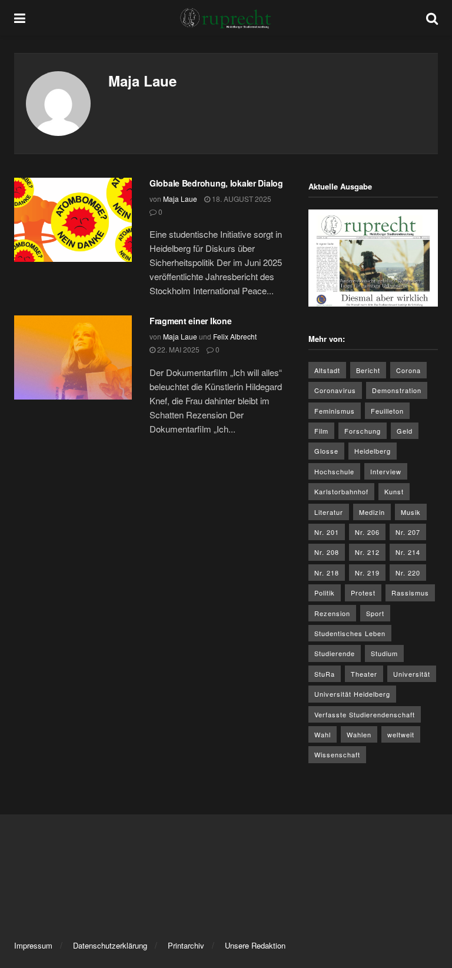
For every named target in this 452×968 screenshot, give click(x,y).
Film (321, 430)
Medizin (372, 512)
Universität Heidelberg (352, 693)
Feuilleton (387, 410)
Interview (385, 471)
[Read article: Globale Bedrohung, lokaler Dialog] (73, 220)
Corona (408, 370)
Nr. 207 (408, 532)
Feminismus (334, 410)
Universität (411, 673)
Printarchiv (186, 945)
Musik (411, 512)
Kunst (394, 491)
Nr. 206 (367, 532)
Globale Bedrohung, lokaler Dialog (216, 183)
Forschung (362, 430)
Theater (364, 673)
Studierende (334, 653)
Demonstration (396, 390)
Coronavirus (335, 390)
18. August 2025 (240, 199)
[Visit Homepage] (226, 17)
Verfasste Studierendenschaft (364, 714)
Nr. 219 (367, 572)
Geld (405, 430)
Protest (363, 592)
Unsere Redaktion (255, 945)
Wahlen (359, 734)
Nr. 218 (326, 572)
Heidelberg (372, 450)
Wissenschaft (337, 754)
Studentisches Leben (349, 633)
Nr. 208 (326, 552)
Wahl (322, 734)
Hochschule (334, 471)
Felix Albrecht (235, 336)
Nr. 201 (326, 532)
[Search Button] (432, 17)
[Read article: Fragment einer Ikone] (73, 357)
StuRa (324, 673)
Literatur (328, 512)
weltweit (400, 734)
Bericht (368, 370)
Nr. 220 (408, 572)
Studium (384, 653)
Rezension (332, 613)
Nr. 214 (408, 552)
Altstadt (327, 370)
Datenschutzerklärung (110, 945)
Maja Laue (180, 199)
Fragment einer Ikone (190, 321)
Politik (324, 592)
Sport (375, 613)
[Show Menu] (19, 17)
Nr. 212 (367, 552)
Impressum (33, 945)
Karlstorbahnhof (341, 491)
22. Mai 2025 (177, 349)
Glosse (326, 450)
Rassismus (410, 592)
